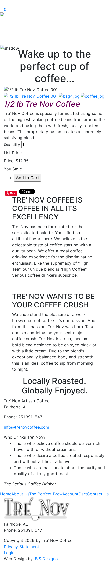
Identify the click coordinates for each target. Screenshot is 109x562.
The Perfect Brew (45, 493)
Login (9, 552)
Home (5, 493)
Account (70, 493)
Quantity (12, 144)
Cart (82, 493)
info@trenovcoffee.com (26, 427)
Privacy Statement (21, 546)
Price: (9, 160)
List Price (13, 152)
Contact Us (98, 493)
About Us (20, 493)
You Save (13, 168)
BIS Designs (46, 558)
